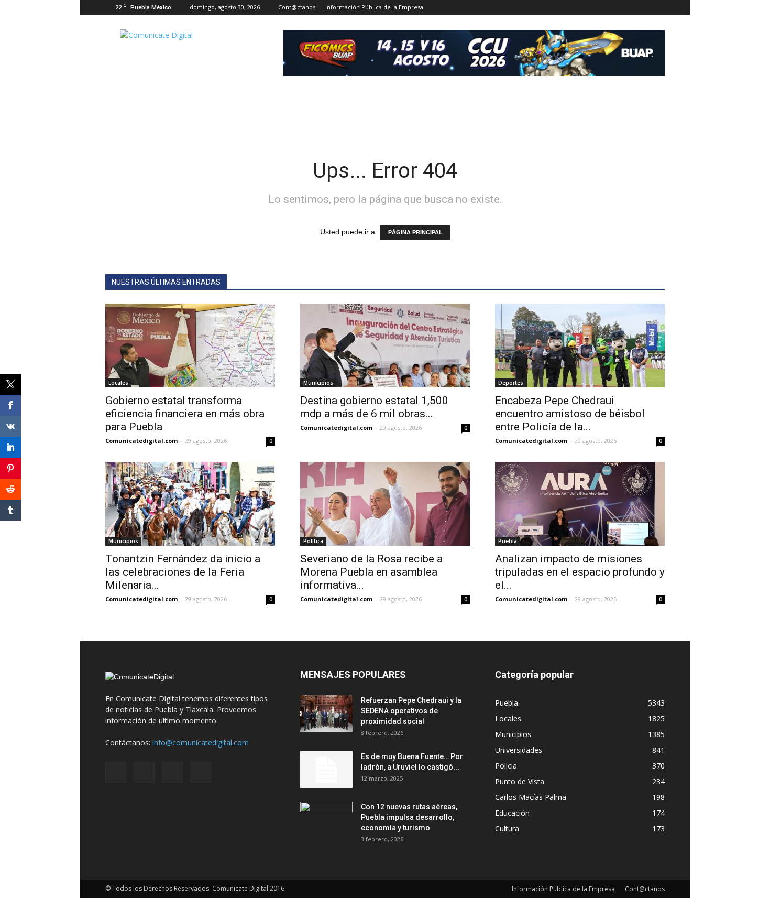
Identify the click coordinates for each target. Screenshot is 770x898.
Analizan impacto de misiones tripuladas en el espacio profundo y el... (580, 572)
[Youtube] (657, 7)
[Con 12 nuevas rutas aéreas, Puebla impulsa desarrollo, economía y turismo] (326, 820)
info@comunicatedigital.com (200, 743)
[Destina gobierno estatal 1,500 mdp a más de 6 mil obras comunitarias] (385, 345)
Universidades (518, 750)
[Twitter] (639, 7)
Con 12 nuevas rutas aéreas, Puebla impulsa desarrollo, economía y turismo (409, 817)
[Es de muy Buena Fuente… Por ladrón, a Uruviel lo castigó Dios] (326, 769)
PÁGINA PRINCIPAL (415, 232)
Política (313, 541)
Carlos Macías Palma (530, 797)
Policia (506, 766)
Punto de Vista (519, 781)
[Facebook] (605, 7)
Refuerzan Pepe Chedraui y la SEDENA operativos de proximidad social (411, 711)
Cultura (507, 829)
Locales (118, 382)
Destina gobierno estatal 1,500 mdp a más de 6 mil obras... (374, 407)
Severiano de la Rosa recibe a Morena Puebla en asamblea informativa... (371, 572)
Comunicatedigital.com (141, 441)
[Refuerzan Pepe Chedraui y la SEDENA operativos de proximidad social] (326, 713)
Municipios (318, 382)
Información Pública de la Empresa (374, 7)
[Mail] (622, 7)
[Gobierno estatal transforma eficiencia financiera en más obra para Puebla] (190, 345)
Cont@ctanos (296, 7)
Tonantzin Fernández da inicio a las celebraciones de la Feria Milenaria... (182, 572)
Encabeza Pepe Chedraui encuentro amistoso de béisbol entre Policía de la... (570, 413)
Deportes (510, 382)
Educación (512, 813)
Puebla (507, 541)
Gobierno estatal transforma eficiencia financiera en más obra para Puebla (185, 413)
